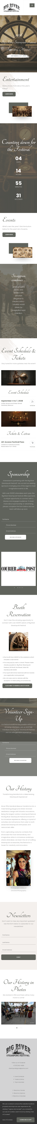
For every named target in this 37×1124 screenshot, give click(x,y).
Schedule (32, 405)
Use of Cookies (7, 1120)
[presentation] (4, 300)
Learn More (9, 94)
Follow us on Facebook (18, 1063)
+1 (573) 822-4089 (18, 1065)
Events (8, 219)
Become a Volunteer (19, 1096)
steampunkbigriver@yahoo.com (18, 1068)
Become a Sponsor (19, 1093)
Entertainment (15, 79)
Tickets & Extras (18, 433)
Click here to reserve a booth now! (17, 685)
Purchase (32, 447)
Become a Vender (19, 1090)
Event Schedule (18, 392)
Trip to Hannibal (19, 1082)
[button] (14, 587)
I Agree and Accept (26, 1120)
